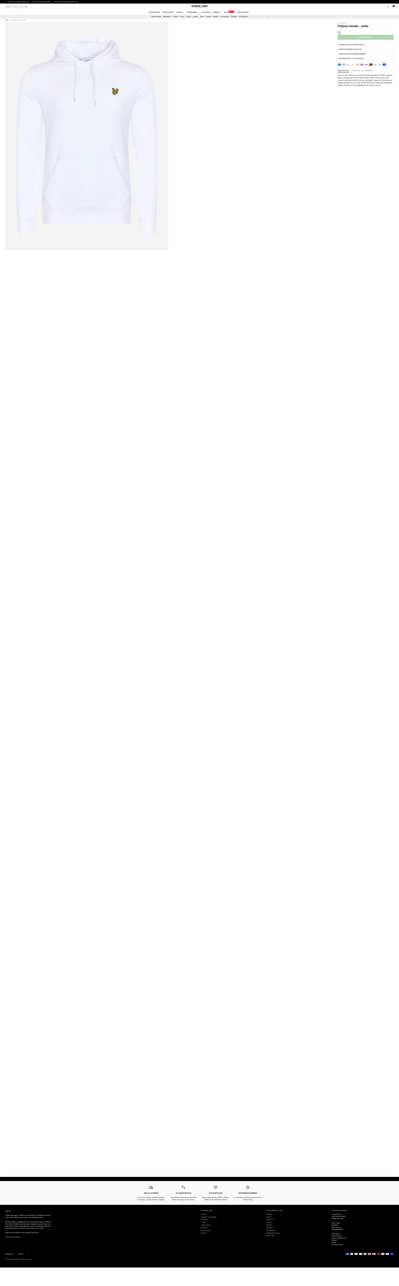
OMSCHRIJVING (343, 70)
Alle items (206, 12)
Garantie (269, 1225)
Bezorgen (269, 1214)
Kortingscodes (271, 1230)
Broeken (234, 16)
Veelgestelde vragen (273, 1233)
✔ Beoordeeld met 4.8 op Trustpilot (351, 58)
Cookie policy (205, 1230)
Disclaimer (204, 1227)
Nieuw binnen (154, 12)
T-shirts (175, 16)
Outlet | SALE (270, 1235)
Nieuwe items (156, 16)
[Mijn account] (388, 6)
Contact (203, 1222)
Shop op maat (242, 12)
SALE (226, 12)
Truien (202, 16)
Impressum (204, 1219)
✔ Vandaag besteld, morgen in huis (351, 44)
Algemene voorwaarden (209, 1217)
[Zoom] (164, 26)
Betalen (268, 1217)
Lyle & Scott (342, 23)
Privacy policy (205, 1225)
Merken (216, 12)
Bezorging (355, 70)
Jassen (195, 16)
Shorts (188, 16)
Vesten (208, 16)
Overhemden (243, 16)
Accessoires (192, 12)
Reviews (203, 1233)
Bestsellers (168, 12)
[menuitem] (155, 12)
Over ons (204, 1214)
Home (7, 20)
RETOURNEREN (367, 70)
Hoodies (216, 16)
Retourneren (270, 1219)
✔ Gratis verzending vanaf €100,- (350, 49)
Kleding (179, 12)
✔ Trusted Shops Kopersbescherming (352, 54)
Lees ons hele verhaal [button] (13, 1237)
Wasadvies (269, 1227)
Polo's (182, 16)
